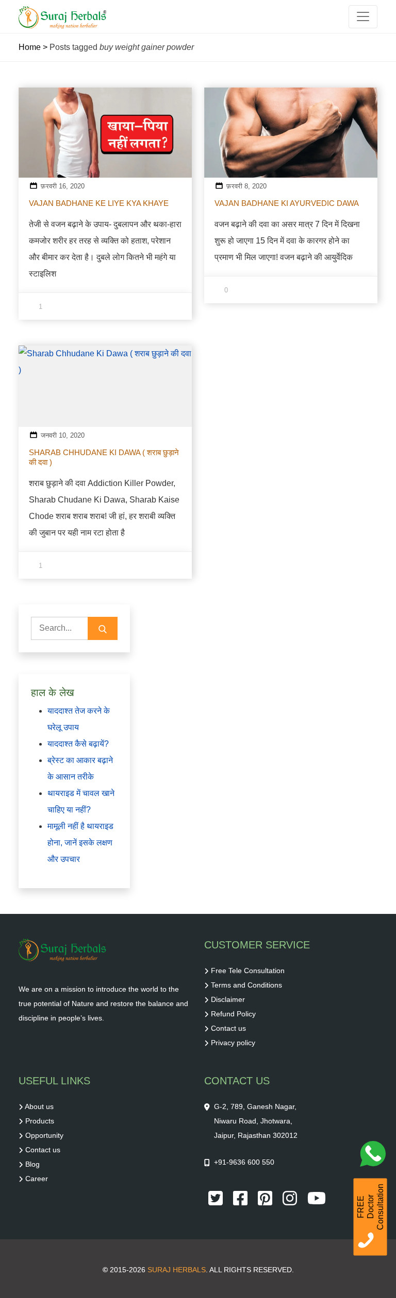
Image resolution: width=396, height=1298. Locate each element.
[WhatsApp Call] (375, 1156)
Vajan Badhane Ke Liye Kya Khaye (99, 203)
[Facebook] (241, 1197)
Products (39, 1121)
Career (36, 1178)
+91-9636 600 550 (244, 1162)
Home (30, 47)
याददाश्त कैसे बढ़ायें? (78, 743)
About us (39, 1106)
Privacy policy (233, 1043)
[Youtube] (316, 1197)
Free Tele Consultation (248, 970)
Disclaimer (228, 999)
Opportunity (44, 1135)
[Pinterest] (266, 1197)
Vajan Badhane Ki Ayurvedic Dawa (286, 203)
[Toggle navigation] (363, 16)
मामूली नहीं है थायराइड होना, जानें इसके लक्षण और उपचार (80, 842)
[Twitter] (216, 1197)
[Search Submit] (103, 628)
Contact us (228, 1028)
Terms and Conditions (246, 985)
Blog (32, 1164)
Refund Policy (233, 1014)
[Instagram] (290, 1197)
